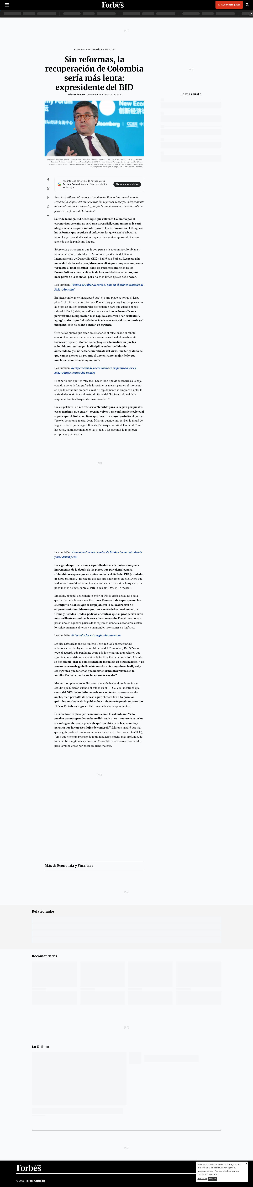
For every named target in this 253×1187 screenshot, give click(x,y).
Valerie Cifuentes (76, 94)
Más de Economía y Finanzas (69, 866)
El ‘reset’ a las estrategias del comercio (96, 635)
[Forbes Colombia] (113, 5)
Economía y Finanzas (101, 49)
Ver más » (202, 1179)
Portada (79, 49)
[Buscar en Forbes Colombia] (247, 5)
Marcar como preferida (127, 184)
